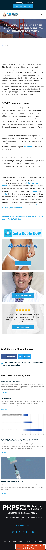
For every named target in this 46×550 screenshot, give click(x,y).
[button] (42, 14)
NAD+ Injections (7, 398)
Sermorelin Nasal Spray (10, 381)
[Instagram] (13, 532)
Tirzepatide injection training (12, 482)
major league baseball (18, 363)
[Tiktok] (29, 532)
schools (35, 191)
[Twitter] (16, 532)
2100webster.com (23, 525)
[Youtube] (26, 532)
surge (5, 365)
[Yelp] (20, 532)
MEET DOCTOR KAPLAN (23, 295)
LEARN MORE (23, 263)
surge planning (14, 365)
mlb (29, 363)
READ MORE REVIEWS (23, 327)
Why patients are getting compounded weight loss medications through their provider (21, 440)
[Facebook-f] (23, 532)
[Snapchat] (33, 532)
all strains (28, 147)
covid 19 (6, 363)
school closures (38, 363)
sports (4, 194)
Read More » (5, 392)
